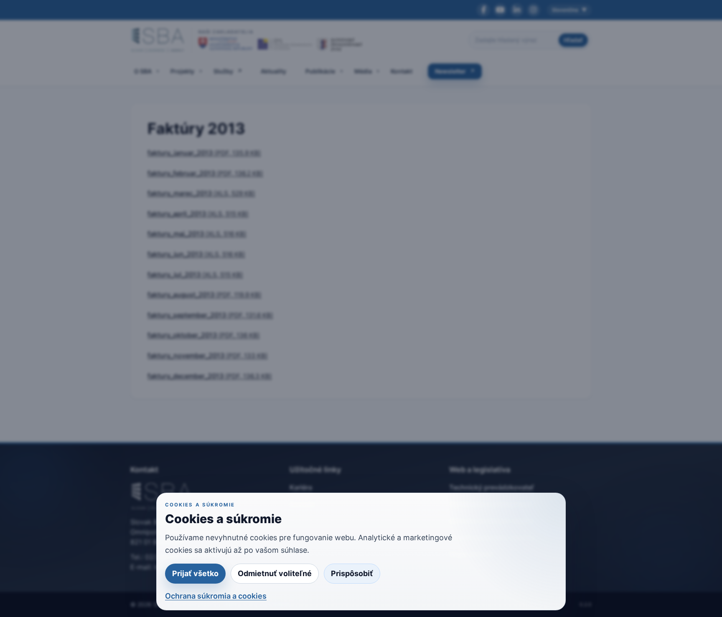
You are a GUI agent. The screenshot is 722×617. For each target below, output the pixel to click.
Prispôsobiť (352, 573)
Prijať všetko (195, 573)
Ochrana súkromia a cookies (216, 596)
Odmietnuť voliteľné (275, 573)
